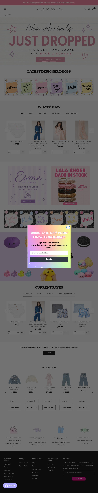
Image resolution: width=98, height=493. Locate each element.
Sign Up (49, 259)
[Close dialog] (68, 227)
